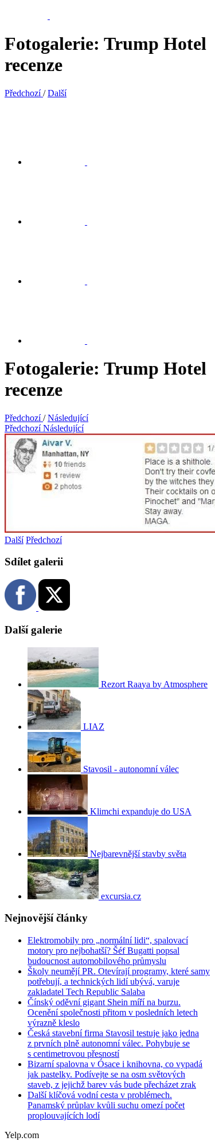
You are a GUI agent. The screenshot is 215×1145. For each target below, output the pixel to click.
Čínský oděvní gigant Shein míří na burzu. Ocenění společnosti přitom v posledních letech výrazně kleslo (113, 1012)
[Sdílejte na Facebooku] (63, 221)
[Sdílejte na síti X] (63, 162)
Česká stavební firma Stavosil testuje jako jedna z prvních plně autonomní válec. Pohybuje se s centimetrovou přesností (113, 1043)
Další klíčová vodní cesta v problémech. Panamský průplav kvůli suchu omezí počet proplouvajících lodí (106, 1105)
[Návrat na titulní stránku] (33, 16)
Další (14, 540)
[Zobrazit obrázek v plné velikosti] (63, 281)
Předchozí (44, 540)
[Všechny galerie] (63, 340)
